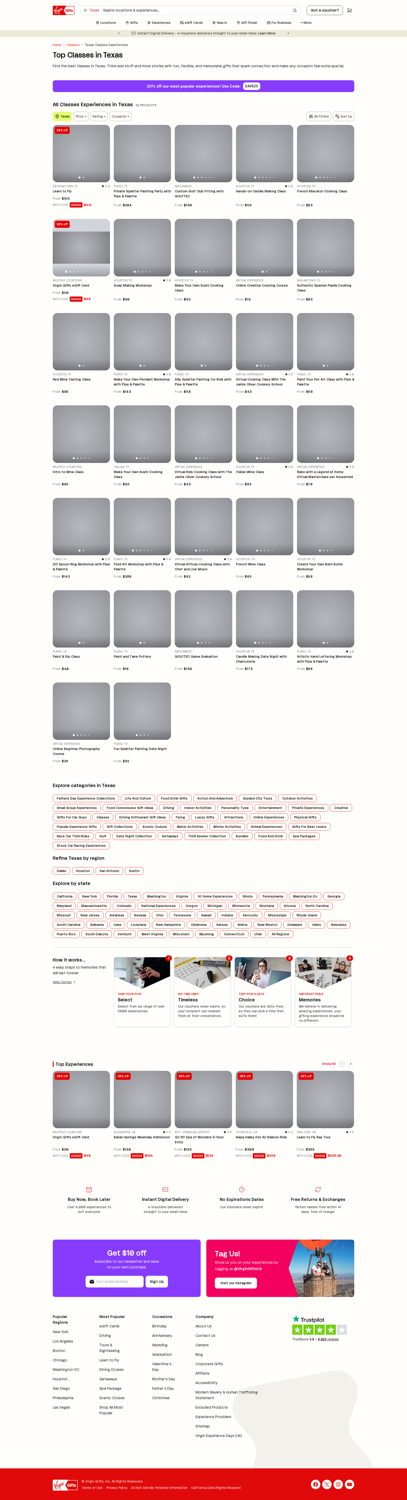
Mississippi (277, 915)
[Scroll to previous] (342, 1064)
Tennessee (182, 915)
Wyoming (206, 934)
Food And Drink (270, 836)
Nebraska (338, 925)
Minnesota (241, 906)
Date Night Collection (134, 836)
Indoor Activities (198, 808)
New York (89, 896)
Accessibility (206, 1383)
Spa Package (110, 1388)
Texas (132, 896)
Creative (341, 808)
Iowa (117, 925)
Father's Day (163, 1388)
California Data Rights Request (216, 1488)
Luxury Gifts (204, 817)
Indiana (227, 915)
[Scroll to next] (350, 1064)
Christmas (161, 1398)
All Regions (280, 934)
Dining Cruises (111, 1369)
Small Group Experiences (77, 808)
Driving (168, 808)
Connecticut (234, 934)
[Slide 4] (205, 177)
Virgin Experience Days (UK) (218, 1435)
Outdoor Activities (297, 798)
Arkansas (117, 915)
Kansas (222, 925)
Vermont (125, 934)
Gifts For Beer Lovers (309, 827)
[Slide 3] (201, 177)
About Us (203, 1326)
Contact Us (205, 1335)
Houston (83, 871)
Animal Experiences (266, 827)
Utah (258, 934)
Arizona (290, 906)
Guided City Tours (257, 798)
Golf (102, 836)
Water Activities (190, 827)
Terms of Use (92, 1488)
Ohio (159, 915)
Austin (134, 871)
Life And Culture (138, 798)
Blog (199, 1354)
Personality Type (235, 808)
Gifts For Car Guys (72, 817)
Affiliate (202, 1373)
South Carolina (68, 925)
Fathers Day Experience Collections (86, 798)
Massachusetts (94, 906)
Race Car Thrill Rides (73, 836)
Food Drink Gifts (174, 798)
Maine (243, 925)
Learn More (247, 33)
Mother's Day (163, 1379)
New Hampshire (168, 925)
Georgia (333, 896)
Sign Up (157, 1281)
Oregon (192, 906)
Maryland (64, 906)
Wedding (159, 1345)
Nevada (140, 915)
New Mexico (267, 925)
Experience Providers (213, 1417)
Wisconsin (181, 934)
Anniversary (162, 1335)
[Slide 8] (92, 271)
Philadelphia (63, 1398)
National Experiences (158, 906)
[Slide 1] (80, 177)
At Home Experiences (215, 896)
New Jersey (90, 915)
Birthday (159, 1326)
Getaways (170, 836)
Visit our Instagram (235, 1283)
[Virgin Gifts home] (63, 10)
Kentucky (250, 915)
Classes (73, 45)
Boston (59, 1350)
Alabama (97, 925)
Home (57, 45)
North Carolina (317, 906)
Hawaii (206, 915)
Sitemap (202, 1426)
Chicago (60, 1360)
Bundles (242, 836)
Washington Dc (305, 896)
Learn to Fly (109, 1360)
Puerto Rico (66, 934)
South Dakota (96, 934)
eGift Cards (109, 1326)
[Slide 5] (209, 177)
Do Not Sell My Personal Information (159, 1487)
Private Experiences (308, 808)
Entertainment (270, 808)
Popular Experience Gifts (77, 827)
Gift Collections (120, 827)
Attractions (233, 817)
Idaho (316, 925)
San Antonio (109, 871)
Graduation (162, 1354)
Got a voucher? (325, 10)
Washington (156, 896)
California (64, 896)
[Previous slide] (119, 33)
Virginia (182, 896)
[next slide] (104, 153)
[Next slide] (288, 33)
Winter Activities (227, 827)
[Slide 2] (83, 177)
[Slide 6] (212, 177)
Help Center (62, 982)
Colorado (124, 906)
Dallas (61, 871)
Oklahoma (199, 925)
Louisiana (138, 925)
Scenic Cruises (154, 827)
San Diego (61, 1388)
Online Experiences (268, 817)
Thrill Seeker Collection (207, 836)
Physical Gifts (305, 817)
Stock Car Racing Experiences (81, 845)
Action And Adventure (215, 798)
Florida (112, 896)
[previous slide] (58, 153)
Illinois (248, 896)
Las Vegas (61, 1407)
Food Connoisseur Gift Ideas (130, 808)
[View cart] (349, 10)
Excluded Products (211, 1407)
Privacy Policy (116, 1488)
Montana (267, 906)
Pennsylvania (273, 896)
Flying (180, 817)
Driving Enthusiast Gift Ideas (142, 817)
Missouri (64, 915)
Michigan (215, 906)
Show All (328, 1063)
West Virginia (152, 934)
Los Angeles (63, 1341)
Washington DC (66, 1369)
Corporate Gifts (209, 1364)
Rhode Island (307, 915)
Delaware (294, 925)
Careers (202, 1345)
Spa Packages (304, 836)
